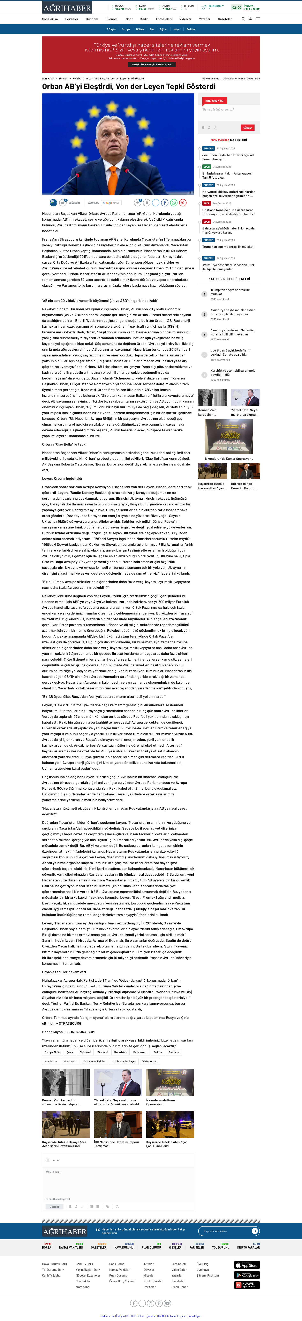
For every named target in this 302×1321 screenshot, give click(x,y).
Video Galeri (179, 1269)
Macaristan (120, 1052)
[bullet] (97, 1206)
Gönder (54, 1206)
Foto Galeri (164, 19)
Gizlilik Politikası (135, 1316)
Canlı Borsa (116, 1264)
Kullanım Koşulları (176, 1316)
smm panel (83, 1287)
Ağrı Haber (48, 78)
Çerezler (152, 1316)
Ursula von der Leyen (124, 1061)
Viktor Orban (149, 1061)
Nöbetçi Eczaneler (88, 1275)
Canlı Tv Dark (84, 1264)
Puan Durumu (151, 1246)
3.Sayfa (111, 29)
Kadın (144, 19)
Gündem (92, 19)
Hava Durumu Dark (54, 1264)
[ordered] (92, 1206)
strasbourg (70, 1061)
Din (152, 29)
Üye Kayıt (203, 1269)
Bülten (140, 29)
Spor (129, 19)
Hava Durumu (124, 1246)
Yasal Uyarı (195, 1316)
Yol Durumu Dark (53, 1269)
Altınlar (149, 1264)
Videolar (185, 19)
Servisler (71, 19)
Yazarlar (204, 19)
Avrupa (126, 29)
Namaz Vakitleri (71, 1246)
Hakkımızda (108, 1316)
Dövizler (149, 1269)
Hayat (177, 29)
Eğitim (163, 29)
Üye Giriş (202, 1264)
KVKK (161, 1316)
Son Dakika (50, 19)
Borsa (46, 1246)
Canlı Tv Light (51, 1275)
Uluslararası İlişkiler (94, 1061)
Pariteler (197, 1246)
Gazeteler (225, 19)
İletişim (120, 1316)
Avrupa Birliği (52, 1052)
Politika (191, 29)
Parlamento (140, 1052)
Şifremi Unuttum (208, 1275)
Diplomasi (85, 1052)
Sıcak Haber (180, 1287)
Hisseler (175, 1246)
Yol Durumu (220, 1246)
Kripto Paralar (248, 1246)
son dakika (51, 1061)
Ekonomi (112, 19)
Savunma (174, 1052)
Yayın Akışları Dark (88, 1269)
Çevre (70, 1052)
